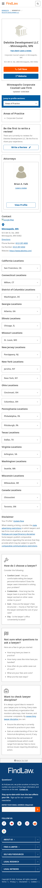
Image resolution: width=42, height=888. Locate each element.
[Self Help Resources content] (37, 854)
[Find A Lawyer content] (37, 846)
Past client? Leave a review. (21, 51)
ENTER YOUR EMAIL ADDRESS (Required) (17, 805)
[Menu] (3, 3)
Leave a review (21, 188)
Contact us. (23, 789)
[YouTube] (12, 823)
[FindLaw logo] (12, 3)
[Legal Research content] (37, 861)
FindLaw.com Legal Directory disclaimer (18, 534)
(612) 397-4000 (22, 243)
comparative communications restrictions (19, 546)
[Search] (37, 3)
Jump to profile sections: (14, 98)
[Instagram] (27, 823)
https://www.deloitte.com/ (20, 250)
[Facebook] (4, 823)
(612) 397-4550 (19, 247)
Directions (6, 239)
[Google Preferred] (4, 831)
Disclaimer (23, 882)
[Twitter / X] (19, 823)
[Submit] (37, 809)
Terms (4, 882)
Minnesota (5, 10)
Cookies (34, 882)
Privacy (13, 882)
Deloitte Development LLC (10, 12)
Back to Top (22, 760)
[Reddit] (35, 823)
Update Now (18, 521)
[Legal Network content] (37, 869)
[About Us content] (37, 839)
